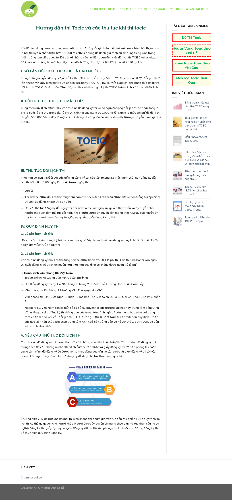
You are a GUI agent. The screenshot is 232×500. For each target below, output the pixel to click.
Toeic (111, 9)
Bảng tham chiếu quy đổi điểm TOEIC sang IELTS (197, 106)
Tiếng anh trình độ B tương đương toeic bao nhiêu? (196, 175)
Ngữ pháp (126, 9)
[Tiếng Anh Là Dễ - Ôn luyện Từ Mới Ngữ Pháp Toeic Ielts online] (29, 9)
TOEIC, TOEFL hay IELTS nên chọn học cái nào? (196, 190)
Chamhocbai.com (32, 477)
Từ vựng (159, 9)
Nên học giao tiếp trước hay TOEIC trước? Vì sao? (195, 206)
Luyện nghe (175, 9)
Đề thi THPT (97, 9)
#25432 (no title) (197, 9)
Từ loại (143, 9)
